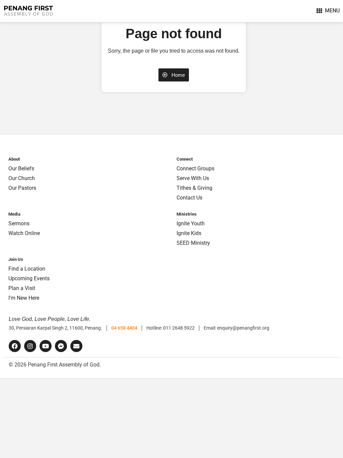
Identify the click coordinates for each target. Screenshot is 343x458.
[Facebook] (15, 346)
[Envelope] (76, 346)
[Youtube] (46, 346)
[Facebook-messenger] (61, 346)
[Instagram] (30, 346)
